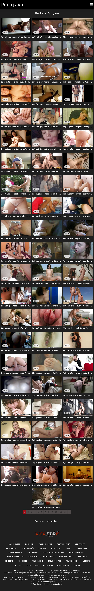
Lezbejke (87, 561)
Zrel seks (18, 565)
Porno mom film (45, 544)
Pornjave (37, 584)
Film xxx (42, 548)
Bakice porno (14, 544)
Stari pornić (83, 548)
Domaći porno (33, 565)
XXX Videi (82, 557)
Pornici (69, 548)
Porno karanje (16, 553)
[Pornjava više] (91, 4)
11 (61, 512)
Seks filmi (22, 561)
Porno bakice (49, 557)
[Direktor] (47, 534)
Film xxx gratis (66, 557)
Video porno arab (77, 553)
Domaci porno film (15, 557)
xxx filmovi (80, 544)
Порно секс (29, 544)
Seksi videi (10, 548)
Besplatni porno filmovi (54, 553)
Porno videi (33, 557)
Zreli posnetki (54, 561)
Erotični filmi (63, 544)
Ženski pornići (27, 548)
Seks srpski (56, 548)
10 (56, 512)
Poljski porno (72, 561)
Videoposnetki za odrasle (68, 565)
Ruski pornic (32, 553)
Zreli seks (48, 565)
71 (65, 512)
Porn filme (8, 561)
